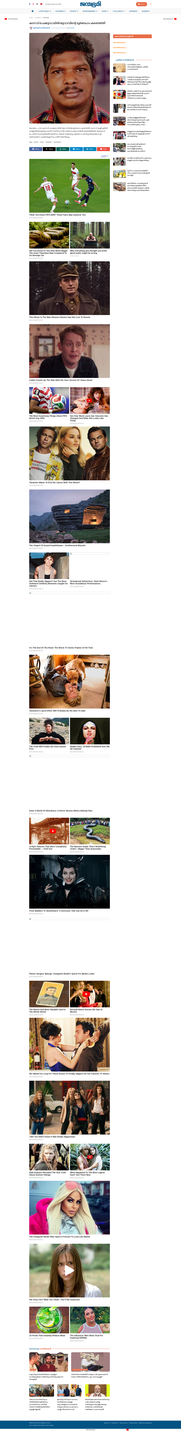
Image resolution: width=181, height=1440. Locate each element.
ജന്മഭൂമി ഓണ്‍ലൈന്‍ (41, 28)
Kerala (33, 1369)
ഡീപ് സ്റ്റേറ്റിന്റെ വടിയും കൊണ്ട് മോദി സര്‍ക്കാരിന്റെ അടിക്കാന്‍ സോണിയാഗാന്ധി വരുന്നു (139, 107)
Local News (118, 11)
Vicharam (60, 11)
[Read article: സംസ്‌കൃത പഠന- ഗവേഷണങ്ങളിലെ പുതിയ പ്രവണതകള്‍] (119, 67)
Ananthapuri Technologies (46, 1425)
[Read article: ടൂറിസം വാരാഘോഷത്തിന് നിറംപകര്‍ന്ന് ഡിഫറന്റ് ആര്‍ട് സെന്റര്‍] (119, 174)
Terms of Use (123, 1423)
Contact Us (114, 1423)
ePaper (142, 4)
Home (31, 18)
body (42, 142)
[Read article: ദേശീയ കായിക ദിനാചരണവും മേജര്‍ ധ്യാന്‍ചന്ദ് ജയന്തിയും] (119, 161)
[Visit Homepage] (90, 4)
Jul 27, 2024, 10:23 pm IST (58, 28)
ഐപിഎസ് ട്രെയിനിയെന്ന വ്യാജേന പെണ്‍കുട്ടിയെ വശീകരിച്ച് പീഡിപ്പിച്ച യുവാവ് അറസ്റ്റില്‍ (46, 1377)
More (104, 11)
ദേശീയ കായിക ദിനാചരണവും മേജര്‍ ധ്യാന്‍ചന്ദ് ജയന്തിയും (139, 159)
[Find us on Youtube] (41, 4)
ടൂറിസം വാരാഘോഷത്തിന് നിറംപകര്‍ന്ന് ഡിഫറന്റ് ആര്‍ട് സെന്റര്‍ (138, 173)
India (32, 1395)
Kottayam (46, 18)
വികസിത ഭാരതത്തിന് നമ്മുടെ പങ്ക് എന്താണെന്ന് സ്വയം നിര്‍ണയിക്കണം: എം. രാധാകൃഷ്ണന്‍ (89, 1375)
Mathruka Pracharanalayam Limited (40, 1423)
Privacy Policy (133, 1423)
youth (36, 142)
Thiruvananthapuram (80, 1369)
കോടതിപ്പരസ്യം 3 (119, 53)
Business (145, 11)
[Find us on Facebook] (29, 4)
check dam (57, 142)
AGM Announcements (145, 1423)
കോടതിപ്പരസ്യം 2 (119, 47)
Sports (73, 11)
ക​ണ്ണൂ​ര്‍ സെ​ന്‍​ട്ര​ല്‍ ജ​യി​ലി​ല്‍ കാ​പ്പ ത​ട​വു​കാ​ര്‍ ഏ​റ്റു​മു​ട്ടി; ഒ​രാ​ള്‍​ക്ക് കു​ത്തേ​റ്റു (139, 133)
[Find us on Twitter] (37, 4)
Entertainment (89, 11)
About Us (107, 1423)
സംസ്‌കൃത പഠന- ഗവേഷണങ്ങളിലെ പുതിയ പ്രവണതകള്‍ (137, 66)
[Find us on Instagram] (33, 4)
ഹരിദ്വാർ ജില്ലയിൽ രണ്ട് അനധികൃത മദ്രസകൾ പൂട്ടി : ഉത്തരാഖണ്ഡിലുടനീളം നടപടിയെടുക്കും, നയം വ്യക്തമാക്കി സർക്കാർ (138, 122)
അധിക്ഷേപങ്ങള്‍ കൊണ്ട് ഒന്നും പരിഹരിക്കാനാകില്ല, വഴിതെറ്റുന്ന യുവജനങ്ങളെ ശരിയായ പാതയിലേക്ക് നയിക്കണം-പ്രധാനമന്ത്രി (97, 1404)
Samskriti (133, 11)
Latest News (44, 11)
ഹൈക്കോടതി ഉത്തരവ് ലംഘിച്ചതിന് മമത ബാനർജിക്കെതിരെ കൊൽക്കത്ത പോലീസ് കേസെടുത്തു (136, 149)
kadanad (48, 142)
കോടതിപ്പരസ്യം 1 (119, 42)
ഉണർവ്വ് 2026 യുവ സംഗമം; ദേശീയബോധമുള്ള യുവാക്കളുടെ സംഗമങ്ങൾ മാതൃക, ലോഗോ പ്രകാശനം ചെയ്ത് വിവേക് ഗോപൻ (67, 1404)
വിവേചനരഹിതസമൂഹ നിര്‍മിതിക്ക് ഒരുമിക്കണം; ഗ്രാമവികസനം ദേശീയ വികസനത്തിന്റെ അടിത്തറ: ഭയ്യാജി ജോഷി (39, 1404)
